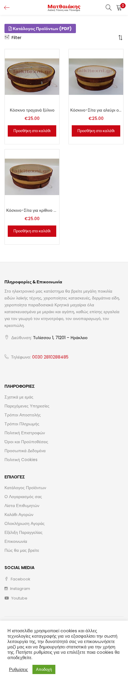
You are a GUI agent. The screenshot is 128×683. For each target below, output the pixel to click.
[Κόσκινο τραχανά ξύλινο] (32, 76)
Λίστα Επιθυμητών (21, 506)
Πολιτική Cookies (21, 460)
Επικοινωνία (15, 541)
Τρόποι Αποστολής (22, 415)
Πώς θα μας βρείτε (21, 550)
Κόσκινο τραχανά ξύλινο (32, 110)
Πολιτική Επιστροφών (24, 433)
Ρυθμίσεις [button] (18, 669)
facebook (20, 579)
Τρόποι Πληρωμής (21, 424)
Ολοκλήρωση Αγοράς (24, 523)
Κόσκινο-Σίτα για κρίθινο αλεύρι (32, 210)
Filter (16, 38)
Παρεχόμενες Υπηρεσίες (26, 406)
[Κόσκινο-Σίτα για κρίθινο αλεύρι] (32, 177)
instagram (19, 588)
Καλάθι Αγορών (18, 514)
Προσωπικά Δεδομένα (25, 451)
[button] (119, 7)
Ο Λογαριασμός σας (23, 497)
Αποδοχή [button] (44, 669)
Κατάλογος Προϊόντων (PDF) (42, 29)
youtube (18, 598)
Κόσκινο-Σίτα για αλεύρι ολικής (96, 110)
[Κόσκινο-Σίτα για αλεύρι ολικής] (96, 76)
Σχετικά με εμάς (18, 397)
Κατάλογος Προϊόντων (25, 488)
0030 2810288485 (50, 357)
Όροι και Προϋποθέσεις (26, 442)
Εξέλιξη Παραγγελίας (23, 532)
